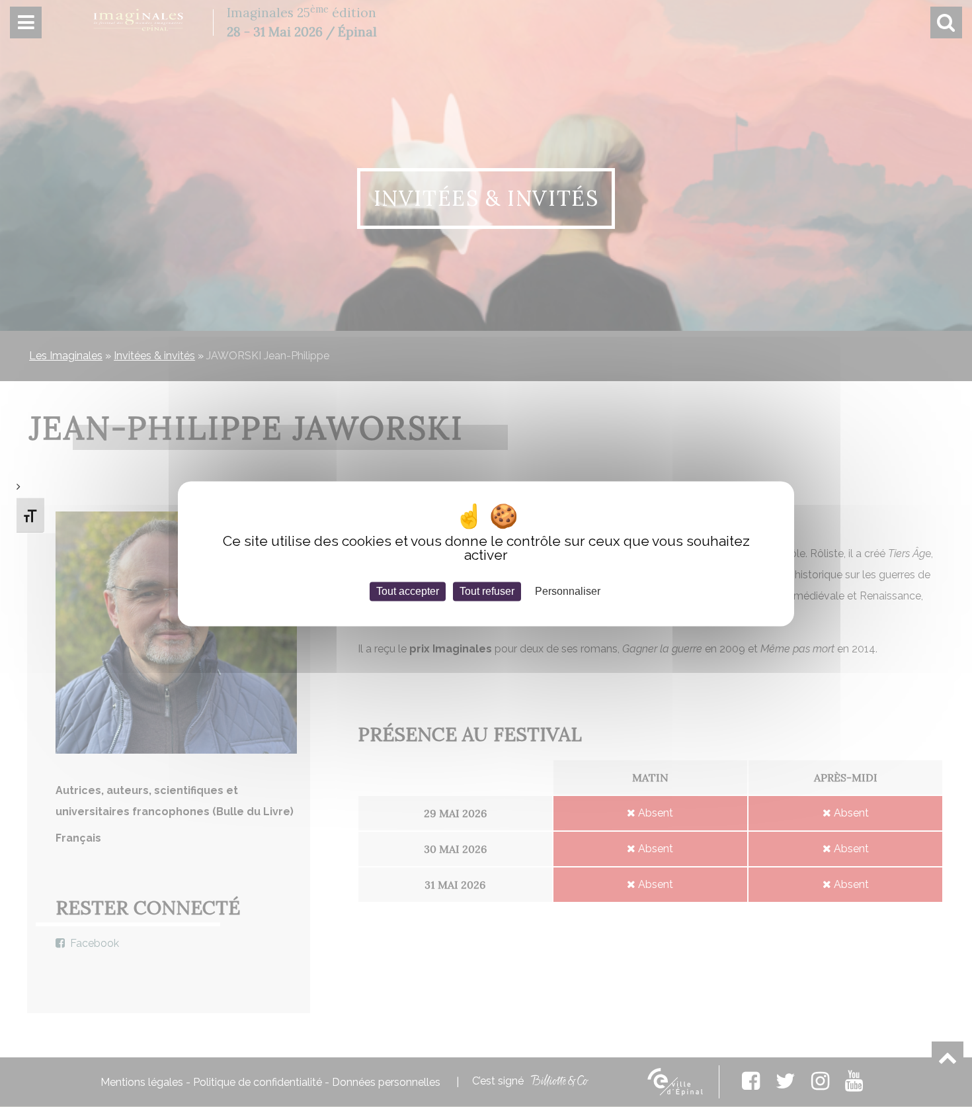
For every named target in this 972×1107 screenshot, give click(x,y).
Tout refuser (487, 591)
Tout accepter (407, 591)
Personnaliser (567, 591)
